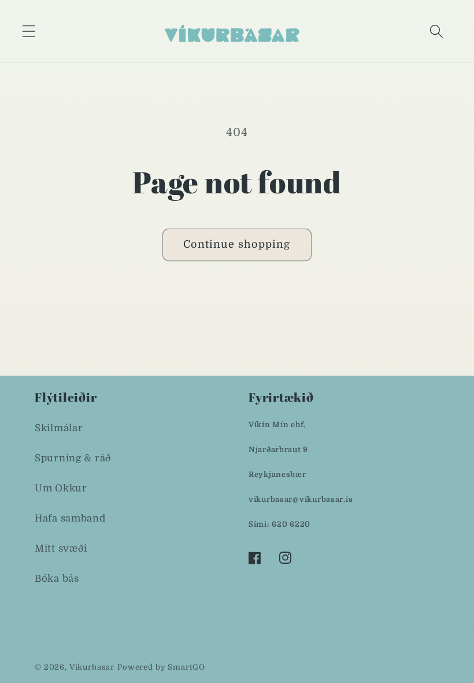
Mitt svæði (61, 548)
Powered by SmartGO (161, 667)
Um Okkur (61, 488)
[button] (29, 31)
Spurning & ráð (73, 458)
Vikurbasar (91, 667)
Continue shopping (236, 244)
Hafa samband (70, 518)
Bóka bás (57, 578)
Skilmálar (59, 428)
